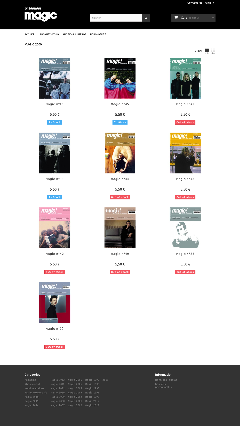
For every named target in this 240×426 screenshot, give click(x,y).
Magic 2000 (75, 405)
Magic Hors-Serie (35, 392)
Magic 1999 (92, 379)
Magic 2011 (58, 388)
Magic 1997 (92, 388)
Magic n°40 (120, 254)
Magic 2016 (31, 396)
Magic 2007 (58, 405)
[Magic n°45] (120, 78)
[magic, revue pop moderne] (54, 16)
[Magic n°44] (120, 153)
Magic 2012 (58, 384)
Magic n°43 (185, 179)
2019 (105, 379)
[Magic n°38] (185, 227)
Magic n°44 (120, 179)
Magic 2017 (92, 401)
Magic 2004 (75, 388)
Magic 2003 (75, 392)
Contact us (194, 2)
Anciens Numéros (74, 34)
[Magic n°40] (120, 227)
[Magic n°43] (185, 153)
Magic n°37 (55, 329)
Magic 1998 (92, 384)
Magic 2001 (75, 401)
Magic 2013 (58, 379)
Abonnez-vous (49, 34)
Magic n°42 (55, 254)
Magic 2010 (58, 392)
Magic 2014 (31, 405)
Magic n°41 (185, 104)
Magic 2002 (75, 396)
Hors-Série (98, 34)
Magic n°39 (55, 179)
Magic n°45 (120, 104)
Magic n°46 (55, 104)
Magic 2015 (31, 401)
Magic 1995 (92, 396)
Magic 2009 (58, 396)
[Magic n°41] (185, 78)
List (213, 53)
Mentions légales (166, 379)
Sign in (209, 2)
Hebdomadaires (34, 388)
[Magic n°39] (54, 153)
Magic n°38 (185, 254)
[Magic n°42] (54, 227)
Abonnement (32, 384)
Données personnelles (163, 386)
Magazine (30, 379)
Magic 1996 (92, 392)
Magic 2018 (92, 405)
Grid (207, 53)
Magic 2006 (75, 379)
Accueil (30, 34)
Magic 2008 (58, 401)
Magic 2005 (75, 384)
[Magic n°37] (54, 302)
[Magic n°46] (54, 78)
